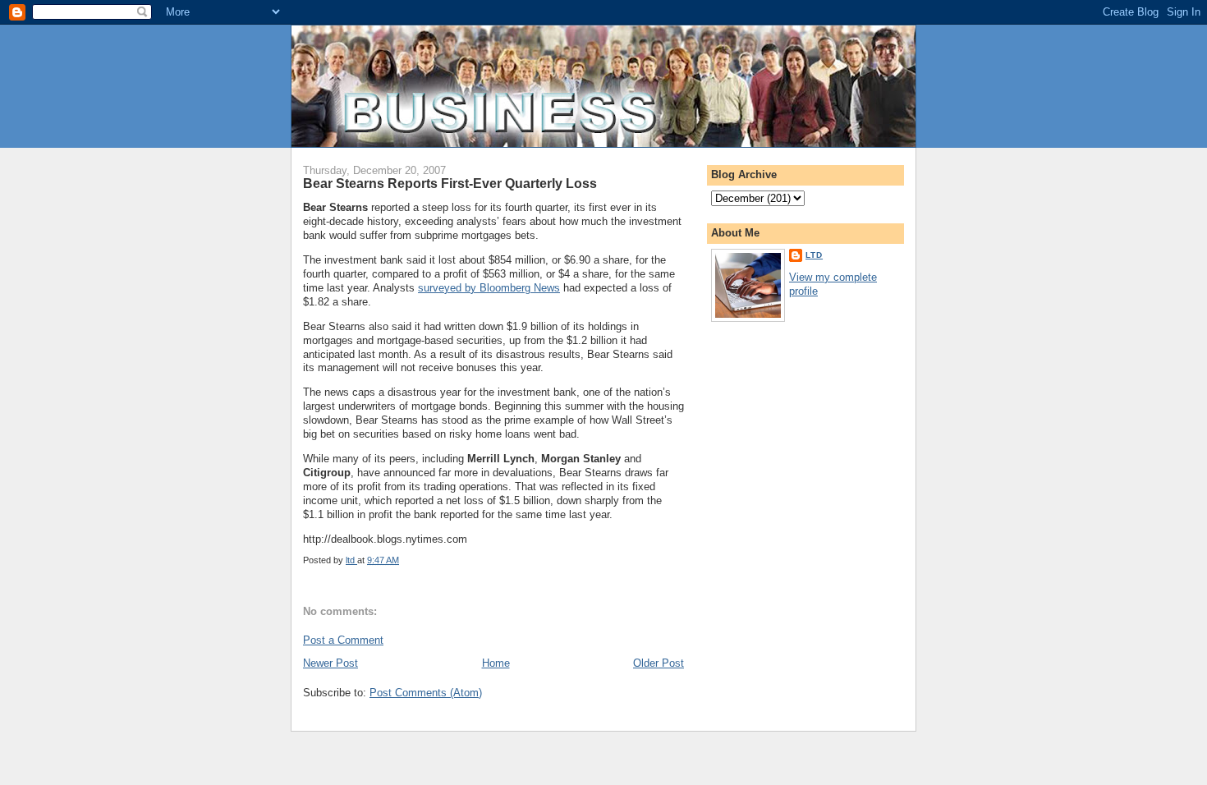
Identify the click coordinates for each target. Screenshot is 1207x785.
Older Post (658, 663)
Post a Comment (343, 640)
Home (496, 663)
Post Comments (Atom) (425, 692)
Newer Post (330, 663)
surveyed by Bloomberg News (489, 288)
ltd (814, 254)
